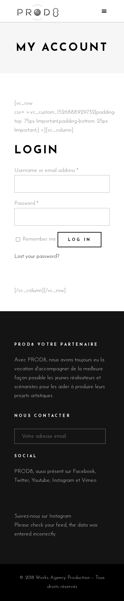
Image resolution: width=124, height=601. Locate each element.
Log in (79, 240)
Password (26, 203)
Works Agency (51, 577)
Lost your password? (36, 256)
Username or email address (46, 170)
